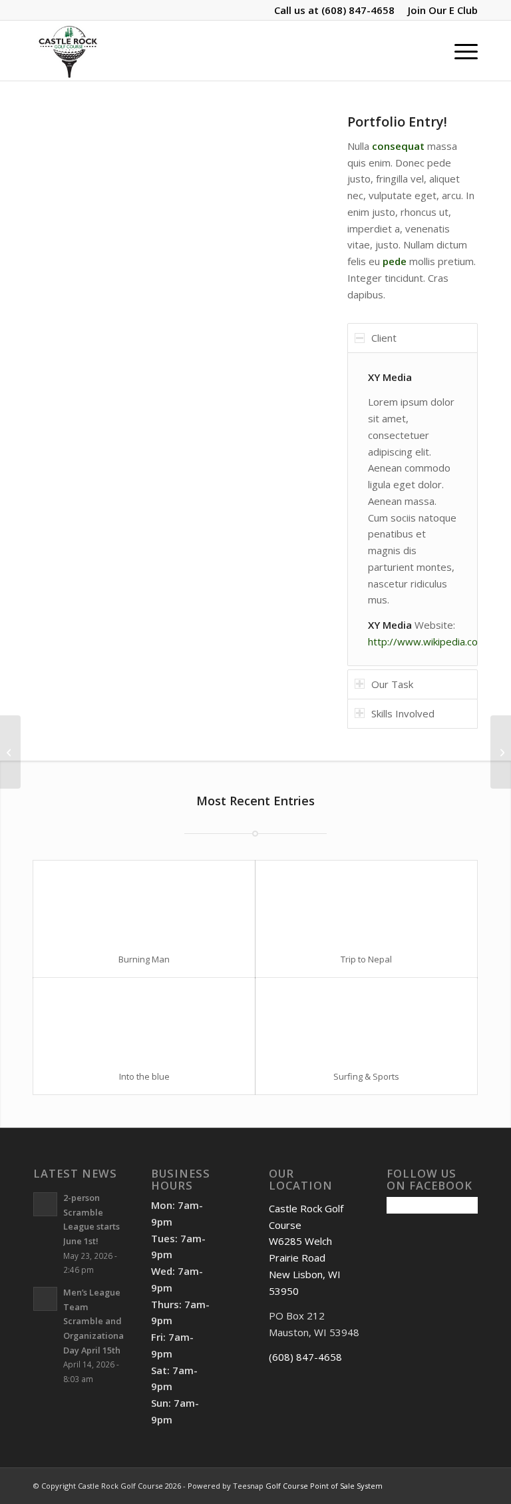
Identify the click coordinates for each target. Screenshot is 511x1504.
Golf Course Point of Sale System (324, 1486)
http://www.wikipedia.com (427, 641)
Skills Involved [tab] (402, 713)
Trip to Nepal (366, 959)
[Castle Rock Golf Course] (67, 51)
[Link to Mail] (468, 1485)
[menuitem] (439, 10)
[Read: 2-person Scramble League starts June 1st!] (45, 1204)
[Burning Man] (144, 901)
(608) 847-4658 (358, 10)
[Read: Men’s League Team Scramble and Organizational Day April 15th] (45, 1299)
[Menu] (459, 51)
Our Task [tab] (392, 684)
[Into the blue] (144, 1018)
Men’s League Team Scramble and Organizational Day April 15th (94, 1321)
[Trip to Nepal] (366, 901)
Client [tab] (384, 337)
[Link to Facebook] (428, 1485)
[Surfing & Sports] (366, 1018)
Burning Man (144, 959)
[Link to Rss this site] (448, 1485)
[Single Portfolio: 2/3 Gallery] (10, 752)
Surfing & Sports (366, 1076)
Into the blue (144, 1076)
